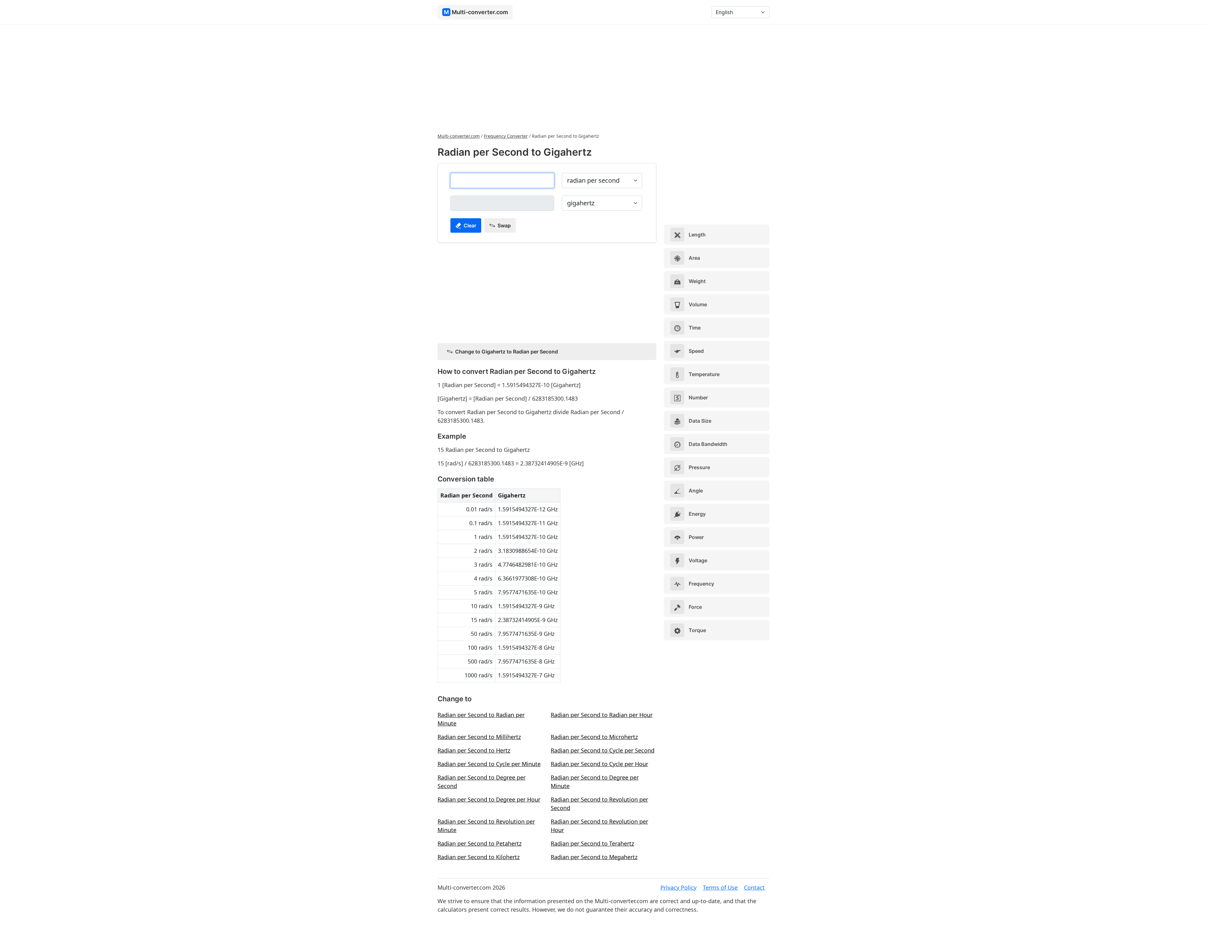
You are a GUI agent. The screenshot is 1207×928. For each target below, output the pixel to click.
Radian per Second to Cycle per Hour (599, 764)
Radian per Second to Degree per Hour (489, 799)
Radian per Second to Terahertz (592, 843)
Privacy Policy (678, 887)
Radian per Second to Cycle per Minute (489, 764)
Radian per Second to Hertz (474, 750)
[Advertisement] (603, 78)
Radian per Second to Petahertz (479, 843)
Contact (754, 887)
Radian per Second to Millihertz (479, 737)
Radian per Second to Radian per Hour (602, 715)
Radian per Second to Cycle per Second (602, 750)
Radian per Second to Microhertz (594, 737)
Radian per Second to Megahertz (594, 857)
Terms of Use (720, 887)
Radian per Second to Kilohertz (479, 857)
